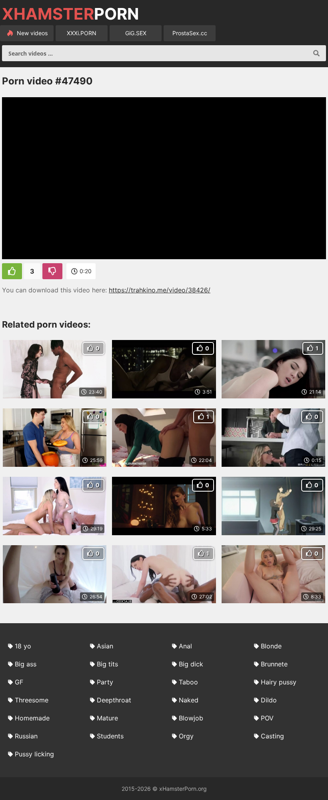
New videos (31, 33)
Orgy (186, 736)
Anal (185, 646)
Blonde (271, 646)
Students (110, 736)
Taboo (188, 682)
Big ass (25, 664)
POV (267, 718)
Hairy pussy (278, 682)
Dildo (269, 700)
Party (105, 682)
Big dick (191, 664)
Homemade (32, 718)
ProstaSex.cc (189, 33)
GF (19, 682)
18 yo (23, 646)
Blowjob (191, 718)
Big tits (107, 664)
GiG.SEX (135, 33)
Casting (272, 736)
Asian (105, 646)
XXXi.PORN (81, 33)
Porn (70, 14)
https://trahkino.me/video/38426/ (159, 290)
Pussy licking (34, 754)
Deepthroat (114, 700)
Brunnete (274, 664)
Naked (188, 700)
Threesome (31, 700)
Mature (107, 718)
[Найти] (316, 53)
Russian (26, 736)
